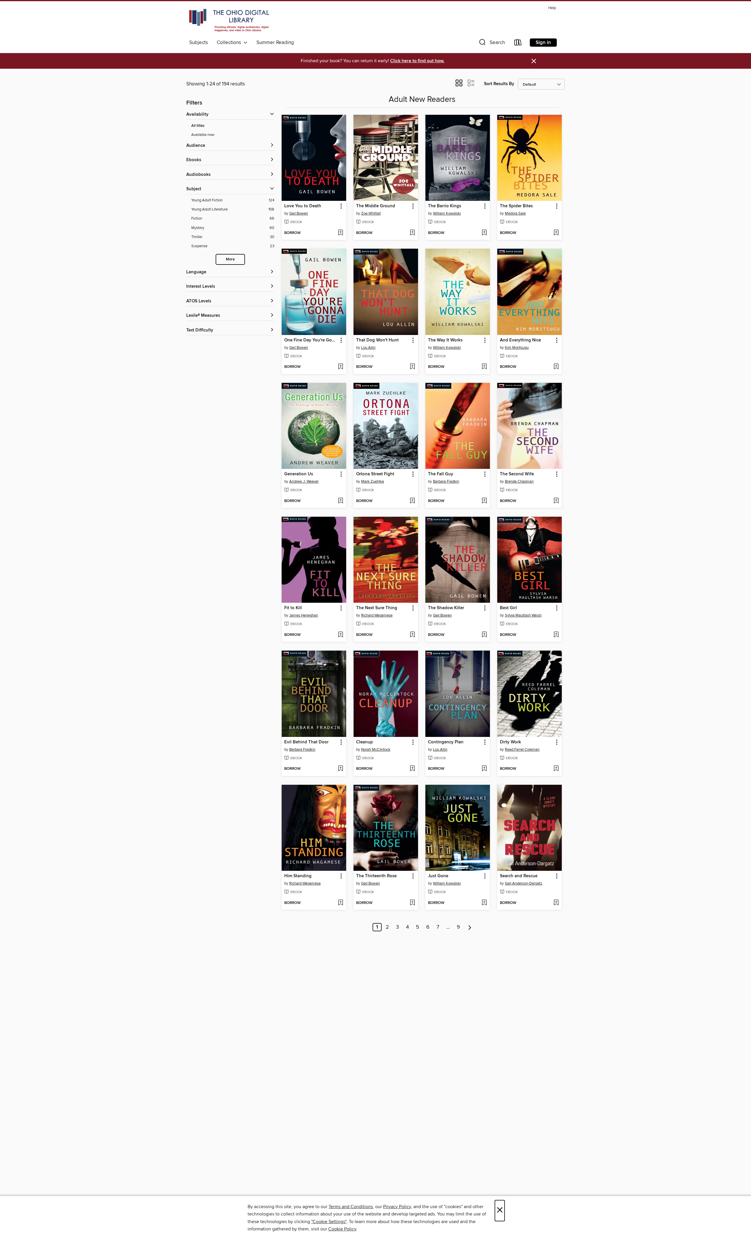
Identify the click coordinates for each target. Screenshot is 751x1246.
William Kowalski (447, 213)
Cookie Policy (342, 1229)
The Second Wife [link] (517, 474)
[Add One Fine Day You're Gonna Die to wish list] (340, 367)
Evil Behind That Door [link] (306, 742)
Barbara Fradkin (446, 481)
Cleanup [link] (364, 742)
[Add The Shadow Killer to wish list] (484, 635)
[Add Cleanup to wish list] (412, 769)
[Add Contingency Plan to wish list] (484, 769)
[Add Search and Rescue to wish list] (556, 903)
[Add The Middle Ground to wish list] (412, 233)
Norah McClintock (375, 749)
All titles (197, 125)
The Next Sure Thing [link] (376, 608)
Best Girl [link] (508, 608)
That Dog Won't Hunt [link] (377, 340)
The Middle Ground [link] (375, 206)
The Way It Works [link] (445, 340)
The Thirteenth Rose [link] (376, 876)
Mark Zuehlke (372, 481)
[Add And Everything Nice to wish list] (556, 367)
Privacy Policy (397, 1207)
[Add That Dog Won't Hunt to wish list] (412, 367)
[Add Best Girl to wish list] (556, 635)
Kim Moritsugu (517, 347)
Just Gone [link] (438, 876)
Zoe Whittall (371, 213)
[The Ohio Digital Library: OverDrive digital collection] (229, 20)
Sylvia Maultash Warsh (523, 615)
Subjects (198, 42)
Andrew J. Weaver (304, 481)
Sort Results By (499, 84)
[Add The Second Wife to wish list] (556, 501)
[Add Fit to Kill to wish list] (340, 635)
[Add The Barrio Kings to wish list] (484, 233)
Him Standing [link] (298, 876)
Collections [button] (230, 42)
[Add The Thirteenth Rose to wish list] (412, 903)
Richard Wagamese (377, 615)
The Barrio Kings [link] (444, 206)
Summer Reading (275, 42)
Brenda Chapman (519, 481)
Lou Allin (368, 347)
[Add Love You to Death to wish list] (340, 233)
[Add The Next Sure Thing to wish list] (412, 635)
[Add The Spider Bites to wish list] (556, 233)
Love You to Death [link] (302, 206)
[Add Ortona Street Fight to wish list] (412, 501)
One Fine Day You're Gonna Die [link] (311, 340)
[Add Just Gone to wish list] (484, 903)
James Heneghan (303, 615)
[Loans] (518, 43)
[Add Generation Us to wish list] (340, 501)
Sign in (543, 42)
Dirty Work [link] (510, 742)
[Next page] (470, 927)
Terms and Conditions (351, 1207)
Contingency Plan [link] (446, 742)
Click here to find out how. (417, 61)
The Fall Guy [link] (440, 474)
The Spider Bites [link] (516, 206)
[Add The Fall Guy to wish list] (484, 501)
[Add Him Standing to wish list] (340, 903)
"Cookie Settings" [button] (328, 1222)
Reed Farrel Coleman (522, 749)
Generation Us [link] (298, 474)
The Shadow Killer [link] (446, 608)
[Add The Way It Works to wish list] (484, 367)
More (230, 259)
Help (552, 8)
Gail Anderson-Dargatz (523, 883)
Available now (202, 134)
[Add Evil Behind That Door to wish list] (340, 769)
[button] (491, 43)
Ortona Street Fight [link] (375, 474)
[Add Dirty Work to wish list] (556, 769)
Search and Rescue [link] (518, 876)
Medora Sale (515, 213)
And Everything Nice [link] (520, 340)
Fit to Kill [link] (293, 608)
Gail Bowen (298, 213)
